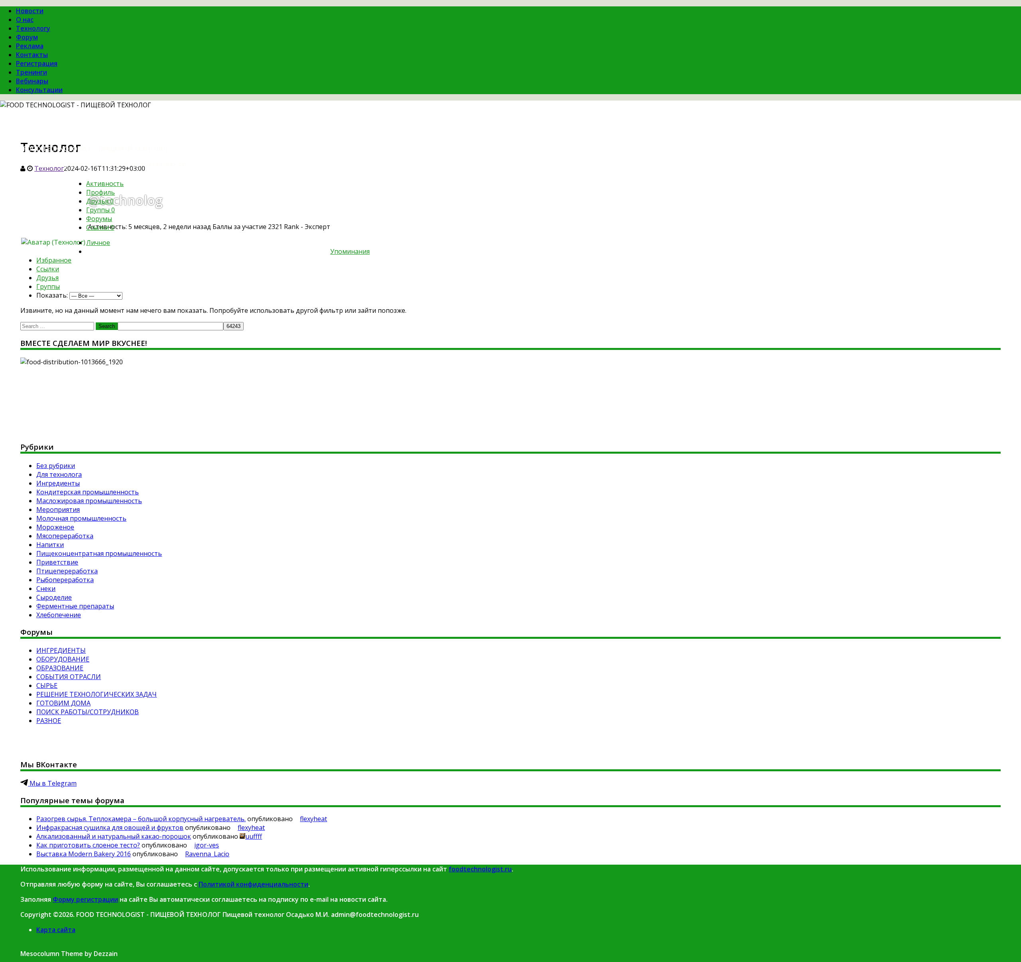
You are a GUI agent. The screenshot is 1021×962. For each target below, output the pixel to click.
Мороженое (55, 527)
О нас (25, 19)
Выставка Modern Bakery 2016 (83, 853)
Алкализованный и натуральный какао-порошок (113, 836)
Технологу (33, 28)
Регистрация (36, 63)
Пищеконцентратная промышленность (99, 553)
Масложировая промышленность (89, 500)
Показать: (52, 295)
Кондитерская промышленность (87, 492)
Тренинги (31, 72)
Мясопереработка (64, 535)
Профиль (100, 192)
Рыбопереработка (65, 579)
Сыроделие (54, 597)
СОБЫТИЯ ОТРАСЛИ (68, 676)
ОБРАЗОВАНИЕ (59, 668)
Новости (29, 10)
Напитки (50, 544)
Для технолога (59, 474)
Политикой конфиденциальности (253, 884)
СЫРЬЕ (46, 685)
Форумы (99, 218)
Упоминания (350, 251)
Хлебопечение (58, 614)
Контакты (32, 54)
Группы (100, 209)
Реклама (29, 45)
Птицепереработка (67, 571)
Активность (105, 183)
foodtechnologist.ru (480, 869)
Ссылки (100, 227)
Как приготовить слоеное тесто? (88, 845)
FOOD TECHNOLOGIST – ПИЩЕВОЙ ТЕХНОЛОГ (96, 148)
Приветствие (57, 562)
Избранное (53, 260)
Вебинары (32, 81)
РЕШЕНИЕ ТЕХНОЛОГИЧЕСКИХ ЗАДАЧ (96, 694)
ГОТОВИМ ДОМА (63, 703)
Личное (98, 242)
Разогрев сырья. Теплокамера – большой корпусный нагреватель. (141, 818)
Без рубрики (55, 465)
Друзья (100, 201)
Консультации (39, 89)
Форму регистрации (85, 899)
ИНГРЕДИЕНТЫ (61, 650)
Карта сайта (55, 929)
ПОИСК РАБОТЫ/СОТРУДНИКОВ (87, 711)
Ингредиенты (58, 483)
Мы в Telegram (52, 783)
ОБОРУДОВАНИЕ (62, 659)
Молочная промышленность (81, 518)
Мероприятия (58, 509)
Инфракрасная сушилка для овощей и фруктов (109, 827)
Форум (27, 37)
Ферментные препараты (75, 606)
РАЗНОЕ (48, 720)
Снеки (45, 588)
